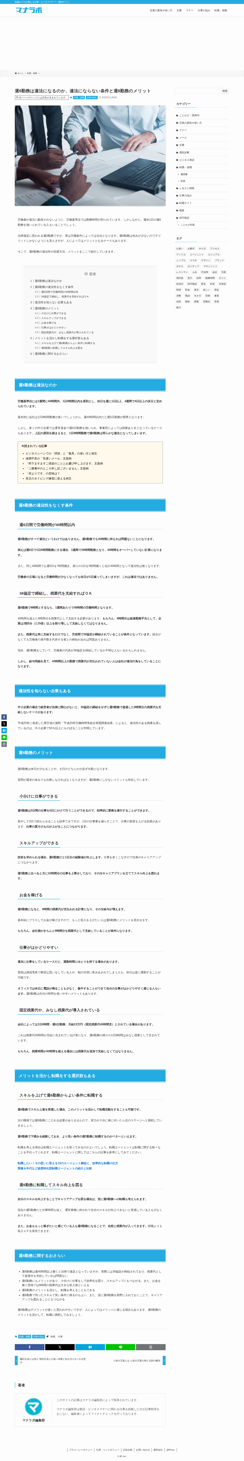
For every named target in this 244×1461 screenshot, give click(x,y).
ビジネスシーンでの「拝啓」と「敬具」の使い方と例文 (61, 453)
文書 (181, 145)
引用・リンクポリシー (107, 1450)
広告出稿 (127, 1450)
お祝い (179, 248)
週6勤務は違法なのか (48, 280)
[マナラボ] (29, 10)
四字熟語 (184, 217)
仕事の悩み (92, 97)
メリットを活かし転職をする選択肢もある (62, 338)
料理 (178, 289)
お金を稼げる (48, 322)
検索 (224, 90)
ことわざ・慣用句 (189, 115)
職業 (181, 210)
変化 (203, 284)
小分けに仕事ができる (53, 313)
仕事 (60, 1336)
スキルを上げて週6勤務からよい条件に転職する (68, 343)
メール (183, 137)
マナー (183, 130)
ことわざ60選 (188, 225)
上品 (194, 272)
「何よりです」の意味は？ (43, 473)
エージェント (197, 254)
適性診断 (184, 152)
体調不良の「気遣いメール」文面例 (48, 458)
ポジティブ (193, 266)
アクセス (214, 248)
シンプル (181, 260)
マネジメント (210, 266)
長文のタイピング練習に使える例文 (48, 478)
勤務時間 (210, 278)
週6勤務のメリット (47, 308)
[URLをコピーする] (151, 1347)
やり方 (202, 248)
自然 (178, 301)
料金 (187, 289)
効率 (198, 278)
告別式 (179, 284)
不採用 (204, 272)
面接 (183, 181)
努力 (190, 278)
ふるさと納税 (186, 188)
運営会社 (158, 1450)
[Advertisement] (122, 44)
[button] (29, 1347)
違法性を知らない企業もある (53, 302)
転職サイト (185, 203)
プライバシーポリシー (80, 1450)
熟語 (187, 295)
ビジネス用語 (186, 160)
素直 (216, 295)
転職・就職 (79, 97)
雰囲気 (206, 301)
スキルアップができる (53, 318)
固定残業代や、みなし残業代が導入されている (67, 332)
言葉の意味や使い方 (190, 122)
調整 (196, 301)
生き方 (197, 295)
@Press (170, 1450)
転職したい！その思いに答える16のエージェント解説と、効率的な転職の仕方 (68, 1163)
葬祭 (187, 301)
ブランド (219, 260)
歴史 (216, 289)
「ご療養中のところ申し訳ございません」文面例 (57, 468)
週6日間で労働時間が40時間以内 (59, 291)
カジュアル (214, 254)
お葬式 (191, 248)
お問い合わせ (143, 1450)
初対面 (179, 278)
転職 (53, 1336)
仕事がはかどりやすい (53, 327)
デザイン (205, 260)
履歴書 (184, 174)
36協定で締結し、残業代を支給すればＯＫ (65, 296)
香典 (216, 301)
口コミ (222, 278)
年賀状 (222, 284)
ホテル (179, 266)
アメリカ (181, 254)
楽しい (206, 289)
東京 (196, 289)
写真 (223, 272)
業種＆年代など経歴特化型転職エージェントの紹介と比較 (55, 1168)
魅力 (178, 307)
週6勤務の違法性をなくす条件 (54, 286)
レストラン (182, 272)
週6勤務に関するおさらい (51, 353)
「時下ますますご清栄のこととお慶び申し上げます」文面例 (64, 463)
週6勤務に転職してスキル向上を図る (62, 347)
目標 (207, 295)
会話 (214, 272)
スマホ (193, 260)
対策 (212, 284)
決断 (178, 295)
